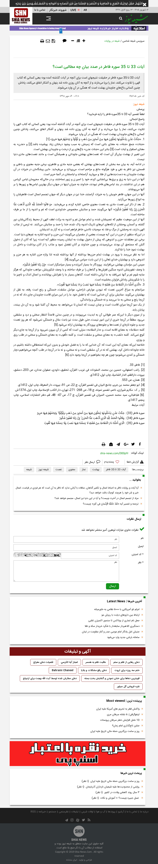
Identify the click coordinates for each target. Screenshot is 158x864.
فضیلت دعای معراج (43, 662)
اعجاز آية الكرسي (69, 662)
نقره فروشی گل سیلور (128, 686)
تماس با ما (39, 10)
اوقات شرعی (87, 812)
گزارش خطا (133, 462)
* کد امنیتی (138, 554)
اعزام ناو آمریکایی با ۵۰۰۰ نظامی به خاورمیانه (117, 609)
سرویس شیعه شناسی (133, 41)
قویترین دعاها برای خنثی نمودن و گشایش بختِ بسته (112, 678)
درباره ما (144, 812)
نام (142, 538)
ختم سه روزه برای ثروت (127, 670)
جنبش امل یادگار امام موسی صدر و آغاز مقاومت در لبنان (111, 632)
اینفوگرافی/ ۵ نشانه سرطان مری (123, 714)
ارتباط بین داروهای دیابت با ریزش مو (121, 615)
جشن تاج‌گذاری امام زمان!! (125, 726)
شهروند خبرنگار (57, 10)
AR (85, 10)
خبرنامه (42, 812)
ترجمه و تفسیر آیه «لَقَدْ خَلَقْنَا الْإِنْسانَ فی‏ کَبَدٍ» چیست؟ (111, 504)
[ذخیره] (53, 41)
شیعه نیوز (44, 469)
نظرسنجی (64, 812)
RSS (33, 812)
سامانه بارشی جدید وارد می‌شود (123, 637)
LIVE (73, 10)
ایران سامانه (71, 860)
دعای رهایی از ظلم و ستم (126, 662)
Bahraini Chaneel (62, 670)
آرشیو (121, 812)
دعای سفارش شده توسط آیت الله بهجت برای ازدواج (50, 678)
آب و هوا (100, 812)
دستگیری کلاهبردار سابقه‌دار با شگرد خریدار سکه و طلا (112, 626)
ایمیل (141, 546)
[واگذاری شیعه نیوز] (79, 27)
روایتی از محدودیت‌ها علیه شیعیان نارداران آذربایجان (108, 787)
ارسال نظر (90, 462)
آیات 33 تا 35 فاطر (116, 469)
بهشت (95, 469)
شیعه (29, 469)
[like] (113, 462)
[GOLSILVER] (77, 754)
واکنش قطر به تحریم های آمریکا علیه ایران (118, 709)
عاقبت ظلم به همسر (96, 662)
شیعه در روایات (112, 41)
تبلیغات (75, 812)
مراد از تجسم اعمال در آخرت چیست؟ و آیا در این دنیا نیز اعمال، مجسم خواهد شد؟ (97, 498)
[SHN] (21, 15)
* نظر (141, 562)
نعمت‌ (58, 469)
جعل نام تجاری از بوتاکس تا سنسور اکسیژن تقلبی (114, 620)
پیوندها (111, 812)
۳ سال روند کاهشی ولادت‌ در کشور (118, 792)
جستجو (52, 812)
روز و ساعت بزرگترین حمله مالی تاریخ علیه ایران (115, 731)
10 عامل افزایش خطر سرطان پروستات (120, 720)
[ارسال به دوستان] (48, 41)
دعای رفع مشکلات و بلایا (94, 670)
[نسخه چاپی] (42, 41)
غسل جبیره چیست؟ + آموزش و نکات (116, 798)
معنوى (71, 469)
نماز (84, 469)
